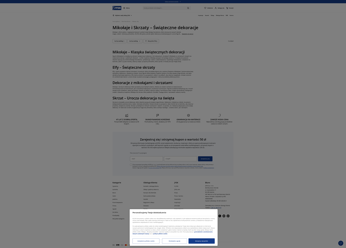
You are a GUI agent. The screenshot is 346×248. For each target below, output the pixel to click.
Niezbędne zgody (174, 241)
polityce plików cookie (160, 234)
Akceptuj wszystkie (201, 241)
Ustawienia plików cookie (146, 241)
